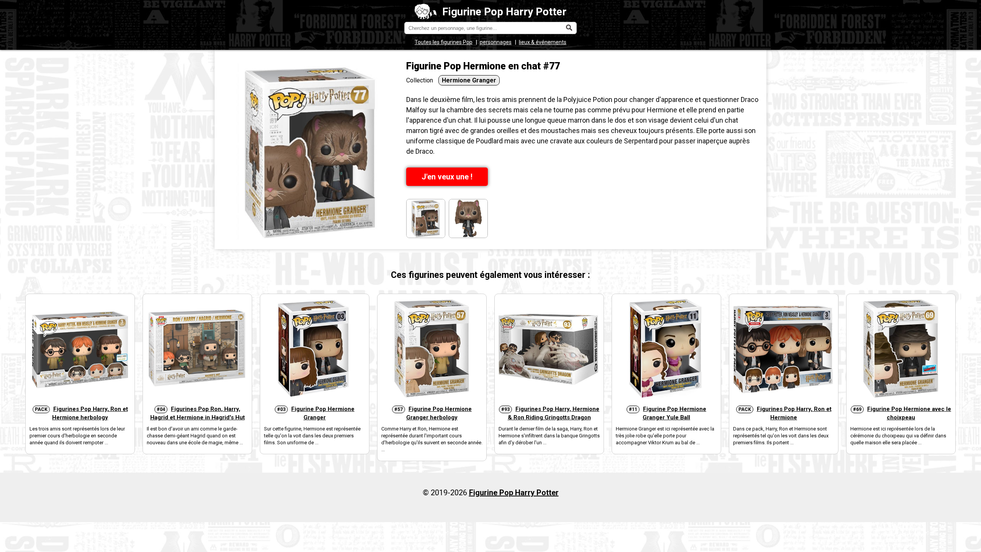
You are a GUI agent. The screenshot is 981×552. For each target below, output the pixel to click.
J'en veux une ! (447, 176)
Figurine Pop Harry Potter (504, 11)
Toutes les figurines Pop (443, 42)
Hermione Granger (469, 80)
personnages (496, 42)
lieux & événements (542, 42)
